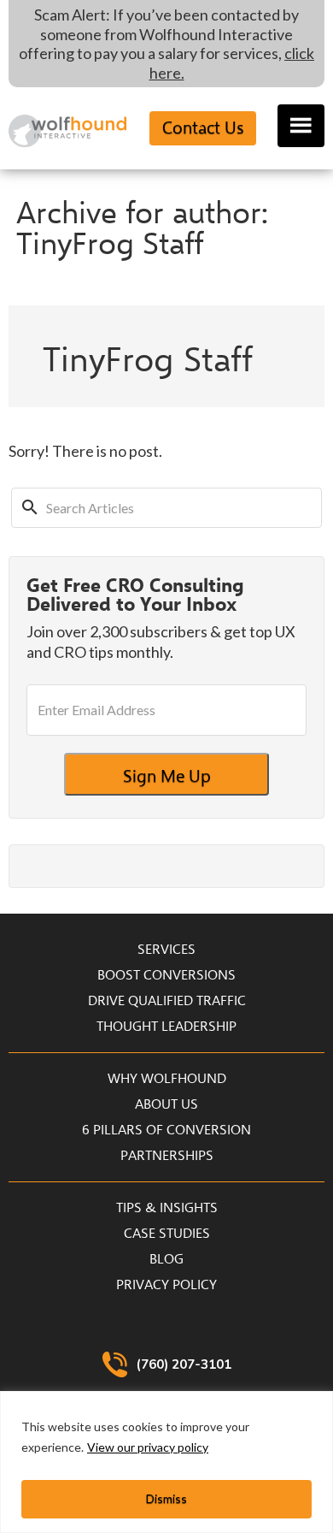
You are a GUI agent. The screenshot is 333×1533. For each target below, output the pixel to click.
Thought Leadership (166, 1026)
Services (166, 949)
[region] (166, 1462)
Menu (301, 125)
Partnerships (166, 1155)
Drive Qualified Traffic (167, 1000)
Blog (166, 1259)
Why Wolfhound (167, 1078)
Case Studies (167, 1233)
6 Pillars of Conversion (166, 1130)
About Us (166, 1104)
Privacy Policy (166, 1284)
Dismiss (166, 1498)
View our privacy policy (147, 1447)
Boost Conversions (166, 975)
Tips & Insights (167, 1207)
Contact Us (202, 128)
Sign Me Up (167, 776)
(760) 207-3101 (184, 1364)
